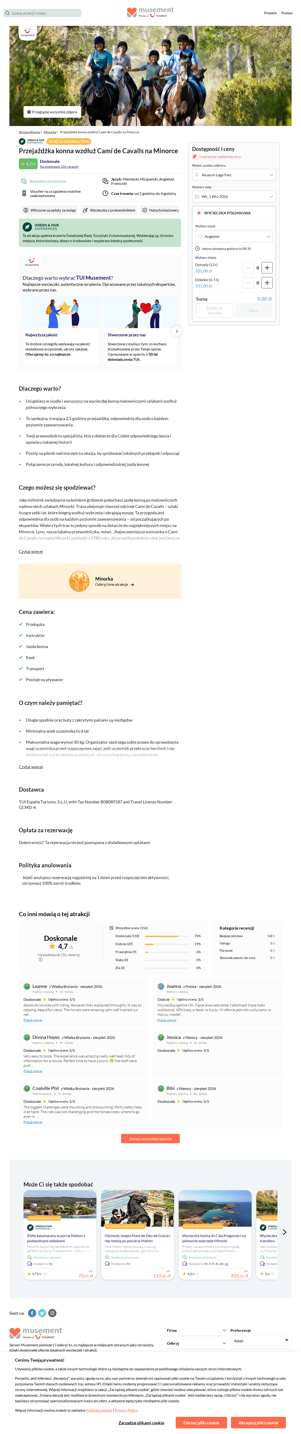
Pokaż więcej (33, 1020)
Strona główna (29, 132)
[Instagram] (51, 1313)
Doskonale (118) (127, 936)
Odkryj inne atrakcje (112, 584)
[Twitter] (41, 1313)
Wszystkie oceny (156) (131, 928)
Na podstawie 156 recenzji (59, 167)
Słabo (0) (121, 960)
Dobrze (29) (124, 944)
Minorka (50, 132)
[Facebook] (31, 1313)
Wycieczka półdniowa (227, 213)
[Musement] (150, 13)
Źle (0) (120, 968)
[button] (234, 213)
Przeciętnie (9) (125, 952)
